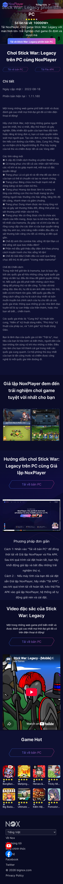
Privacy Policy (15, 875)
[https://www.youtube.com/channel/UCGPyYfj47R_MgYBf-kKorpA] (8, 845)
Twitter (10, 864)
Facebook (12, 859)
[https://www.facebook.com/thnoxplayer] (8, 853)
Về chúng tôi (14, 843)
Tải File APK (47, 69)
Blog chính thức (16, 848)
